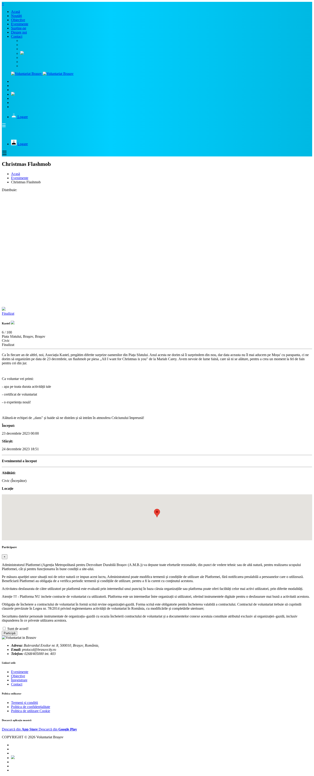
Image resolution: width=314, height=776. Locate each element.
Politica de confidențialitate (30, 707)
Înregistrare (19, 680)
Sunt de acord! (18, 629)
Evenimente (19, 178)
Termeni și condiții (24, 703)
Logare (22, 117)
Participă (9, 633)
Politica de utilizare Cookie (30, 711)
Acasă (15, 174)
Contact (16, 684)
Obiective (18, 676)
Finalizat (8, 313)
